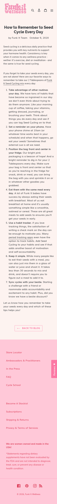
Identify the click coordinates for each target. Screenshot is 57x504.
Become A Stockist (17, 403)
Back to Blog (31, 328)
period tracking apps (21, 237)
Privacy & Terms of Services (22, 428)
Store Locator (14, 352)
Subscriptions (14, 411)
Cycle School (13, 385)
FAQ (8, 376)
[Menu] (52, 9)
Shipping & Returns (17, 419)
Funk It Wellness (32, 494)
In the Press (13, 368)
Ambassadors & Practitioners (23, 360)
